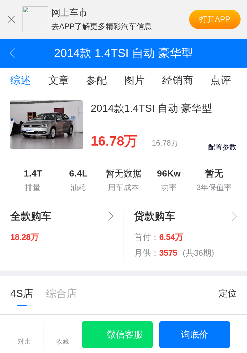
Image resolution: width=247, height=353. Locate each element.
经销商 (177, 80)
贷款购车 (154, 216)
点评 (220, 80)
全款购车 (30, 216)
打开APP (214, 19)
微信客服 (125, 334)
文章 (58, 80)
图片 (134, 80)
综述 (20, 80)
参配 (96, 80)
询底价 (194, 334)
